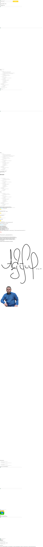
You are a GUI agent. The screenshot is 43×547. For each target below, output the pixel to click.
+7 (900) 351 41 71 (3, 544)
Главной (13, 207)
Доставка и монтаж (6, 79)
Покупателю (3, 79)
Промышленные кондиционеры (8, 73)
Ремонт (4, 78)
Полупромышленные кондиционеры (9, 155)
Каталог (3, 153)
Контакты (3, 86)
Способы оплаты (6, 80)
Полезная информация (5, 84)
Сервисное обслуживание (7, 160)
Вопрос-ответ (5, 82)
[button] (21, 152)
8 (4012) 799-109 (2, 3)
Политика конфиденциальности (6, 462)
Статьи (4, 85)
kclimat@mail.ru (2, 221)
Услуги (3, 76)
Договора (4, 81)
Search (1, 1)
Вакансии (4, 158)
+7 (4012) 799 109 (2, 210)
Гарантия (4, 163)
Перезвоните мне (4, 87)
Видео (4, 168)
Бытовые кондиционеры (7, 71)
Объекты (3, 83)
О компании (3, 74)
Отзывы (3, 84)
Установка (4, 77)
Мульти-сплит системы (6, 72)
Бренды (4, 165)
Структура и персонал (6, 75)
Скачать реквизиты (6, 235)
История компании (6, 74)
